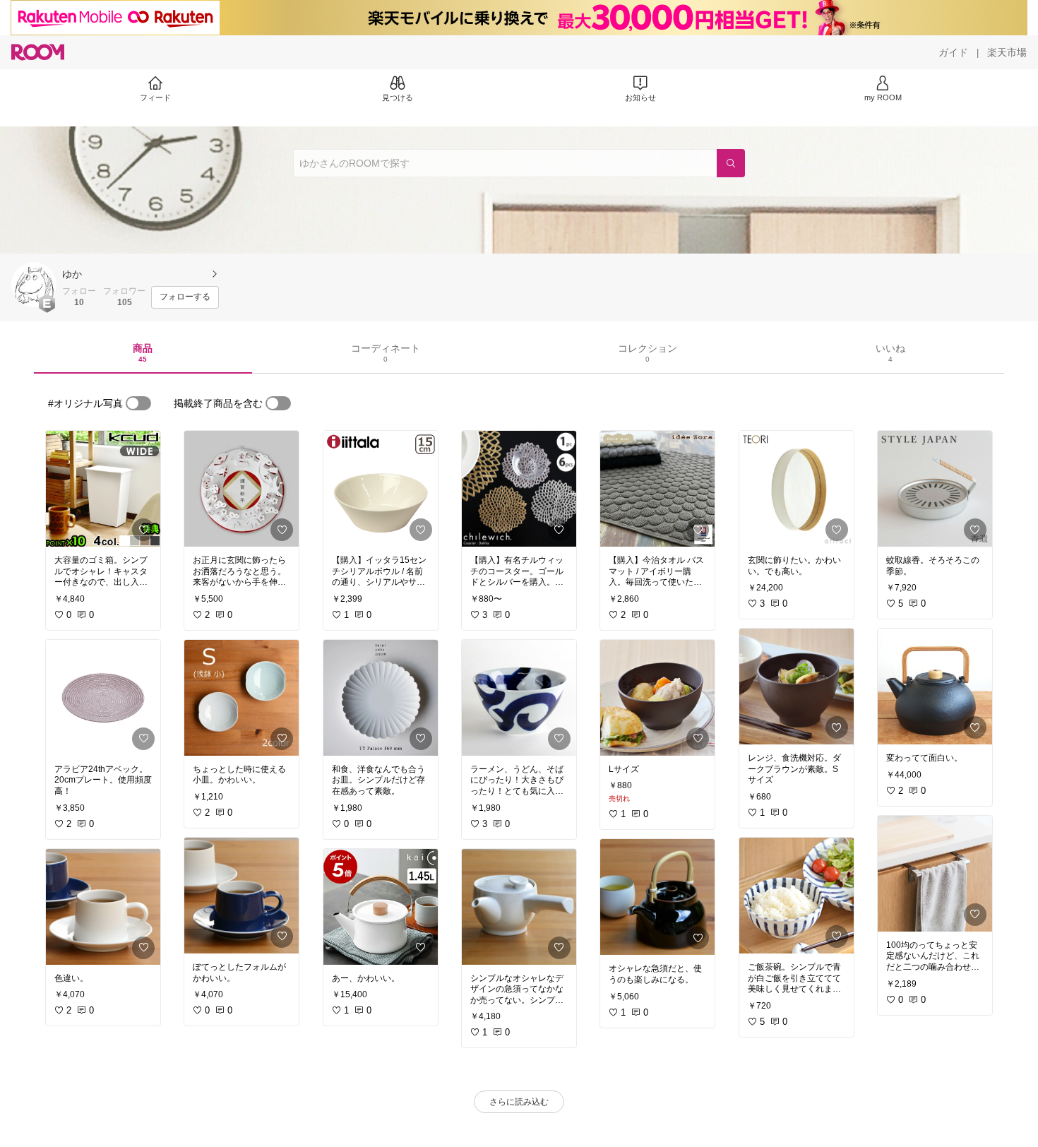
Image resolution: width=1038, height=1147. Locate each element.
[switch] (138, 403)
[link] (103, 489)
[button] (33, 284)
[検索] (731, 163)
